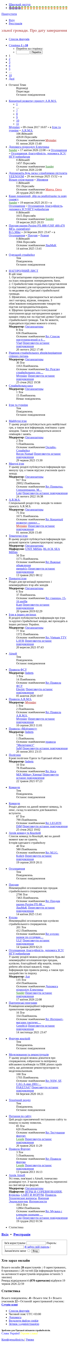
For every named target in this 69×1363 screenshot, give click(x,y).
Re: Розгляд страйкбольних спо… (38, 371)
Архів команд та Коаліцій (25, 832)
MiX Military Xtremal (29, 774)
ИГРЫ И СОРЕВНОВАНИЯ (43, 1191)
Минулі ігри (16, 463)
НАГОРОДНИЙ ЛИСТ (23, 270)
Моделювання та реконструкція (29, 1054)
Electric (20, 689)
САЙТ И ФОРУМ (32, 1194)
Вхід (4, 1234)
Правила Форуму (20, 1148)
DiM (19, 826)
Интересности (38, 1201)
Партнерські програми (23, 1002)
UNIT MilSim (33, 548)
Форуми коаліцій (19, 1038)
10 (17, 120)
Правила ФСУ (18, 669)
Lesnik (20, 1139)
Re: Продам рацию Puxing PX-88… (38, 902)
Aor (27, 976)
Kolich (20, 855)
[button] (18, 45)
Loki (19, 493)
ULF (19, 940)
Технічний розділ (20, 1100)
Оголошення (59, 150)
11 (17, 123)
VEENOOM (16, 176)
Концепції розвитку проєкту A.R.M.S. (33, 100)
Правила (50, 1194)
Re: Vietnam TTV (56, 637)
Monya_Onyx (53, 189)
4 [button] (9, 65)
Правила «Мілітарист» (23, 728)
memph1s (21, 568)
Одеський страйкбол (22, 254)
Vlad (19, 342)
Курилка (14, 1194)
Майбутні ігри (18, 420)
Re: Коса (50, 771)
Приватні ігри (17, 578)
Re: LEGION (53, 823)
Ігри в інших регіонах (22, 614)
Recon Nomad (24, 453)
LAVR (20, 640)
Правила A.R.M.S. (20, 699)
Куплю (13, 917)
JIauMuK (50, 245)
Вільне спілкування (21, 179)
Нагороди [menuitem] (15, 7)
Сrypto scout (9, 1304)
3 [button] (9, 62)
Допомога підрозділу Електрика (29, 146)
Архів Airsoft (17, 1175)
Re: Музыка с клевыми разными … (39, 1213)
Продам (33, 235)
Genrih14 (21, 1025)
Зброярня (42, 179)
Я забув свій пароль (36, 1246)
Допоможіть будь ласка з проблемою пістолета (38, 173)
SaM (19, 748)
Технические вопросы (23, 1198)
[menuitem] (12, 20)
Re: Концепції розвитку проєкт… (39, 521)
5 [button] (9, 68)
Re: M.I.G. (51, 852)
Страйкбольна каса (21, 385)
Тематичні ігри (18, 535)
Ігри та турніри (18, 404)
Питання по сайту (20, 1116)
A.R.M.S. (27, 130)
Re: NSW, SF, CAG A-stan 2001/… (39, 1082)
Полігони (15, 754)
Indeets (29, 672)
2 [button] (9, 59)
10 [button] (10, 75)
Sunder (13, 150)
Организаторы (34, 326)
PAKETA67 (23, 1087)
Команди (14, 787)
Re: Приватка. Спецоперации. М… (39, 488)
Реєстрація (21, 1234)
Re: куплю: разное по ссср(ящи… (37, 935)
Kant (19, 604)
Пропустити (9, 13)
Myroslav (14, 127)
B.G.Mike (15, 232)
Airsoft (13, 653)
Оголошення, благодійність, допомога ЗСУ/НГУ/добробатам (36, 207)
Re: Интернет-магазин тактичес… (39, 1021)
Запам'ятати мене (15, 1250)
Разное (44, 235)
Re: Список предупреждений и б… (38, 338)
